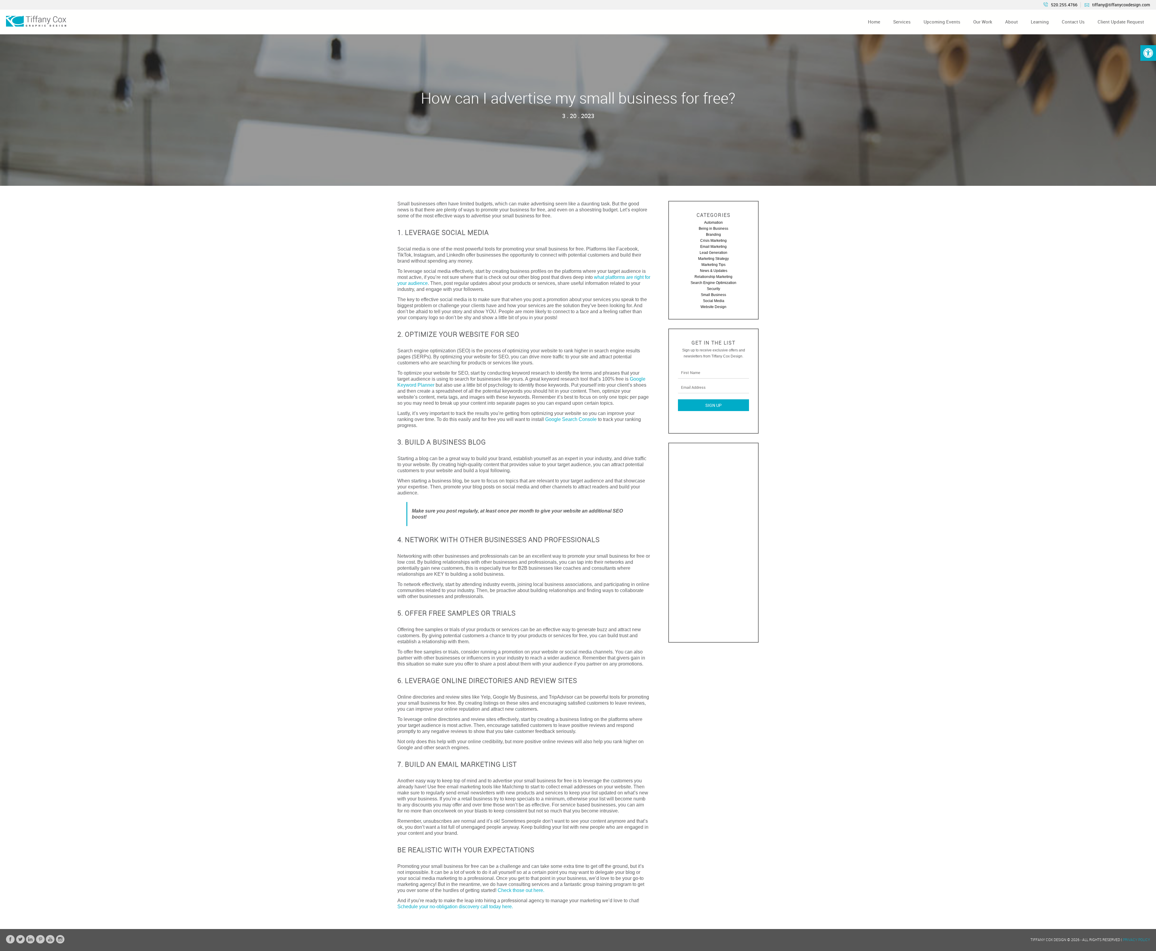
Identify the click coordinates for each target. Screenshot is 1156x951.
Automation (713, 222)
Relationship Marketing (713, 277)
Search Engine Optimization (713, 283)
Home (874, 22)
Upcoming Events (942, 22)
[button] (1148, 53)
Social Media (713, 301)
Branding (713, 234)
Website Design (713, 307)
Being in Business (713, 228)
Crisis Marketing (713, 241)
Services (902, 22)
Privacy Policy (1136, 939)
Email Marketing (713, 247)
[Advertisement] (713, 542)
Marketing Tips (713, 265)
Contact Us (1073, 22)
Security (713, 289)
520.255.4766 (1064, 5)
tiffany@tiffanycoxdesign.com (1121, 5)
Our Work (982, 22)
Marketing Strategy (713, 259)
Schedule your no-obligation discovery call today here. (455, 906)
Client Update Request (1121, 22)
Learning (1040, 22)
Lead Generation (713, 253)
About (1011, 22)
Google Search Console (571, 419)
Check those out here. (521, 890)
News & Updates (713, 271)
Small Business (713, 295)
